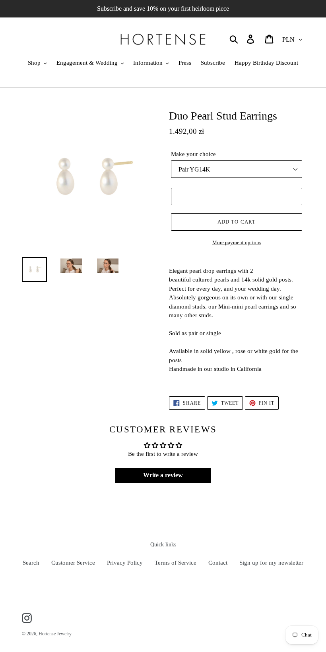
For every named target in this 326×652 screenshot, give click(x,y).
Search (31, 562)
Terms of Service (175, 562)
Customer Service (73, 562)
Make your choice (193, 154)
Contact (217, 562)
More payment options (236, 242)
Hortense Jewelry (55, 634)
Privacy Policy (125, 562)
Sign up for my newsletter (271, 562)
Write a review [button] (163, 475)
